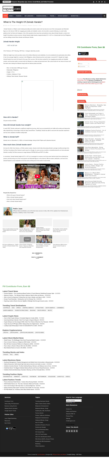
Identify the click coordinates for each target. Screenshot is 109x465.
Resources (7, 420)
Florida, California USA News (42, 415)
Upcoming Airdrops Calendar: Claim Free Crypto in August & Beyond (21, 320)
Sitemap (68, 418)
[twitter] (102, 2)
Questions (35, 25)
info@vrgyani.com (70, 420)
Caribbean (60, 307)
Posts (80, 63)
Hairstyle (60, 376)
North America (8, 310)
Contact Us (69, 409)
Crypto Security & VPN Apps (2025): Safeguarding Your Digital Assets (21, 323)
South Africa (42, 310)
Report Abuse (70, 424)
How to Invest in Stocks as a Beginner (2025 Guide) (17, 342)
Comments (82, 66)
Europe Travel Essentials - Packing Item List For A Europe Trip (19, 299)
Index (16, 354)
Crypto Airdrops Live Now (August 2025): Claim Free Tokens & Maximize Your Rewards (26, 322)
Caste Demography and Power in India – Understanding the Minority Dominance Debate (95, 115)
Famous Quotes (39, 413)
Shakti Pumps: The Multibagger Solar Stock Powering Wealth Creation (21, 340)
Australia (6, 307)
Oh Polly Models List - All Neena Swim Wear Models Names (19, 389)
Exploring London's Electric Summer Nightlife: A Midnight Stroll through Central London (26, 301)
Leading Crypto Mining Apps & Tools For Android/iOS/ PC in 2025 (20, 325)
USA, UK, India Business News (43, 436)
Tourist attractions (21, 310)
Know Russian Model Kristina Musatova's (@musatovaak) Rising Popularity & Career (95, 183)
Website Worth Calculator (11, 408)
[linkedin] (105, 2)
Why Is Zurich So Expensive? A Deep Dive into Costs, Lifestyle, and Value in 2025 (24, 297)
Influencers (28, 16)
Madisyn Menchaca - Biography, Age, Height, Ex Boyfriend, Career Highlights (95, 106)
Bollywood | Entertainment (42, 406)
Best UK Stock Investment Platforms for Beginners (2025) (18, 344)
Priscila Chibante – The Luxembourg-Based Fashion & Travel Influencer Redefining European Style (29, 293)
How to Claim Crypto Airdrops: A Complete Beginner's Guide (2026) (21, 318)
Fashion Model (41, 16)
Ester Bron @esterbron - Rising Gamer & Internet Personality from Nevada (95, 149)
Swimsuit (17, 376)
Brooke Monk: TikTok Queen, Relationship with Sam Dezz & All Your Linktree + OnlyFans (94, 157)
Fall (11, 354)
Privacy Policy (69, 416)
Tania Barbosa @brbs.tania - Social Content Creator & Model (60, 246)
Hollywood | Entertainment (42, 417)
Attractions (40, 307)
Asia (13, 307)
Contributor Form (9, 401)
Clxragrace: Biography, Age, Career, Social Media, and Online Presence (32, 2)
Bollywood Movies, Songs (41, 408)
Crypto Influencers (26, 332)
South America (50, 307)
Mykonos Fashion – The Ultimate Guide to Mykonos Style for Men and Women (24, 295)
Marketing (74, 16)
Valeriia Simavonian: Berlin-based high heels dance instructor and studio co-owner (25, 364)
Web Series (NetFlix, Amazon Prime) (44, 439)
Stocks (5, 354)
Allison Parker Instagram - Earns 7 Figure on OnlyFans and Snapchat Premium (26, 246)
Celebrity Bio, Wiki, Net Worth (42, 410)
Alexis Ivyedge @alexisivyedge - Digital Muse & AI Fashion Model (10, 230)
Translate (77, 402)
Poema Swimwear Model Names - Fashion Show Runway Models (20, 381)
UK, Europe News (39, 432)
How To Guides (39, 422)
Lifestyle (25, 376)
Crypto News (39, 332)
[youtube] (93, 2)
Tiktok (39, 25)
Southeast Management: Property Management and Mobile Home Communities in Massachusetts (28, 362)
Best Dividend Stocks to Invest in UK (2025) (15, 347)
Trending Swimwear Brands (42, 401)
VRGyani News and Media (59, 454)
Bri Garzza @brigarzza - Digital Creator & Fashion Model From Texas (11, 246)
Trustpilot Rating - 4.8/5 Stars (74, 454)
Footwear (33, 376)
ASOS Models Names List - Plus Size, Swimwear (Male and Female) (21, 383)
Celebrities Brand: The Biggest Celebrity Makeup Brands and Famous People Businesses (26, 368)
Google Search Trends (10, 410)
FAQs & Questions (40, 446)
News (11, 16)
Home (5, 16)
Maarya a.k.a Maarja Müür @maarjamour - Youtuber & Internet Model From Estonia (95, 174)
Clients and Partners (71, 411)
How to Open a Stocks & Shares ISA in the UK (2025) (17, 345)
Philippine (30, 25)
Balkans (33, 310)
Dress (68, 376)
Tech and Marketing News (41, 429)
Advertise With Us (70, 413)
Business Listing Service (11, 406)
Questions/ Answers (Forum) (42, 424)
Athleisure (51, 376)
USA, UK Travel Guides (41, 434)
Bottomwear (42, 376)
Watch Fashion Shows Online (42, 403)
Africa (19, 307)
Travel (52, 16)
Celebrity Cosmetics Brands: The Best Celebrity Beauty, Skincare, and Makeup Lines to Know (27, 366)
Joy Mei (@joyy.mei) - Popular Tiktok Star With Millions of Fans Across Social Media (27, 230)
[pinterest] (99, 2)
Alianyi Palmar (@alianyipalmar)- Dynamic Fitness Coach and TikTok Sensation (43, 229)
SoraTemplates (41, 454)
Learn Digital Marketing (10, 418)
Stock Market (63, 16)
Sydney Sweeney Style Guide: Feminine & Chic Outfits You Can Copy (21, 387)
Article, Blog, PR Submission (12, 403)
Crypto (5, 332)
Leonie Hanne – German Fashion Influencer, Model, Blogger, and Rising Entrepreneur (94, 166)
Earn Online (8, 423)
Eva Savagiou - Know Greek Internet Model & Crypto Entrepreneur (43, 246)
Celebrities (24, 25)
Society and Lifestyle (40, 427)
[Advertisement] (66, 8)
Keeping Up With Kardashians (42, 441)
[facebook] (96, 2)
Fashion (18, 16)
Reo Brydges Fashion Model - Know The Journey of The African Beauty (60, 230)
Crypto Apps (14, 332)
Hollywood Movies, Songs (41, 420)
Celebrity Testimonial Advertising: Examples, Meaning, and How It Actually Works (24, 369)
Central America (28, 307)
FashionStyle (7, 376)
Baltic (50, 310)
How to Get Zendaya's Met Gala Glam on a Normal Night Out (19, 385)
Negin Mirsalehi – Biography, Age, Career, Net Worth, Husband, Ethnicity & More (94, 140)
